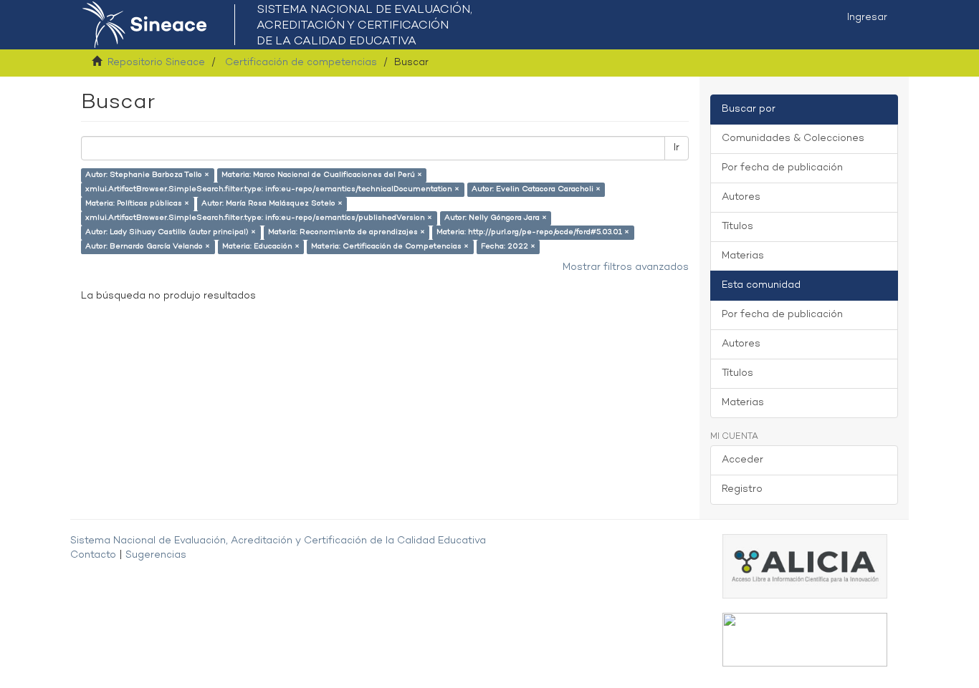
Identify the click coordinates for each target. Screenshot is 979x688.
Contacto (93, 555)
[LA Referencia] (804, 639)
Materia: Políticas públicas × (137, 203)
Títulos (737, 226)
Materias (743, 256)
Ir (676, 148)
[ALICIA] (804, 566)
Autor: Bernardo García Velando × (147, 246)
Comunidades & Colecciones (793, 138)
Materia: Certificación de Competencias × (390, 246)
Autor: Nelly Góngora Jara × (495, 218)
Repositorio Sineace (156, 62)
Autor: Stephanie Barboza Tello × (147, 175)
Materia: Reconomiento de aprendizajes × (346, 232)
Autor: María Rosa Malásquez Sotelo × (272, 203)
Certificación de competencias (301, 62)
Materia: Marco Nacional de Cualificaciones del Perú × (321, 175)
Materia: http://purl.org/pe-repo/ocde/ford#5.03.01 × (532, 232)
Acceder (742, 460)
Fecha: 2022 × (508, 246)
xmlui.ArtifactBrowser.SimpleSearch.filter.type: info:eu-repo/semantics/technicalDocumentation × (272, 189)
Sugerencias (155, 555)
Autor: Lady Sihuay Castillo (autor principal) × (170, 232)
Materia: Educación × (261, 246)
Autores (741, 197)
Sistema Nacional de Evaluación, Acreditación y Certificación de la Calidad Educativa (278, 541)
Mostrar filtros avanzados (626, 267)
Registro (742, 489)
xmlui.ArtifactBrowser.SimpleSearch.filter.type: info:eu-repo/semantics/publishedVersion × (258, 218)
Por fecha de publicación (782, 168)
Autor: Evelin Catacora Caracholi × (536, 189)
